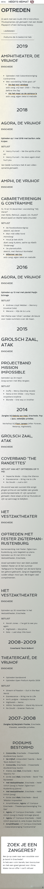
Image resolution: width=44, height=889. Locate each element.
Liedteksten (9, 31)
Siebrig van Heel (20, 416)
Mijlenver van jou (14, 254)
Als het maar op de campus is (22, 93)
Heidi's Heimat (19, 1)
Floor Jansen (21, 423)
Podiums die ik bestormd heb (18, 37)
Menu (3, 2)
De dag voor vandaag (18, 84)
